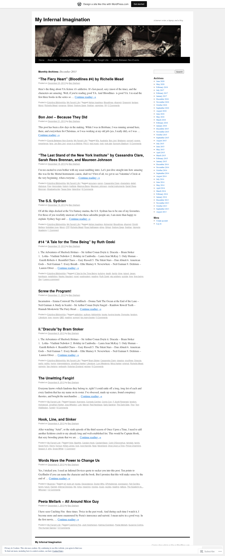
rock (102, 143)
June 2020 (160, 81)
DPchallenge (111, 483)
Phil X (86, 143)
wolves (87, 366)
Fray (49, 186)
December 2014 (162, 164)
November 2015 (162, 131)
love (50, 317)
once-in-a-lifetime (74, 143)
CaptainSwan (102, 442)
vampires (99, 105)
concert (130, 140)
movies (95, 486)
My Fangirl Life (101, 60)
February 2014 (162, 194)
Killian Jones (68, 445)
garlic (40, 363)
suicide (125, 276)
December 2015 (162, 128)
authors (87, 314)
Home (41, 60)
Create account (162, 220)
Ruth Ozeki (104, 276)
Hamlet (54, 486)
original (125, 363)
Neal (94, 445)
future (47, 486)
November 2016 (162, 102)
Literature (42, 317)
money (56, 317)
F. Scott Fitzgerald (121, 401)
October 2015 (161, 134)
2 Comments (114, 105)
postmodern (85, 276)
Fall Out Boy (134, 483)
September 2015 (162, 137)
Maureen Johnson (99, 186)
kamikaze (42, 276)
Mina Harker (116, 363)
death (108, 273)
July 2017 (160, 90)
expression (123, 483)
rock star (108, 143)
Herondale (57, 186)
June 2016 (160, 113)
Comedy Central (93, 401)
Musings (87, 60)
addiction (78, 314)
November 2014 (162, 167)
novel (76, 276)
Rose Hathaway (91, 227)
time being (138, 276)
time (131, 276)
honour (59, 445)
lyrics (79, 486)
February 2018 (162, 87)
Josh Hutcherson (89, 524)
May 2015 (160, 149)
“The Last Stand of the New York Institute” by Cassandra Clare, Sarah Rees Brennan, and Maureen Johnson (91, 157)
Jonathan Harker (78, 363)
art (65, 483)
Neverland (102, 445)
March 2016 (161, 119)
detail (133, 183)
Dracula (137, 360)
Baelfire (77, 442)
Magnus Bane (83, 186)
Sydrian (90, 105)
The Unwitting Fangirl (56, 377)
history (65, 186)
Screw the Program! (54, 290)
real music (94, 143)
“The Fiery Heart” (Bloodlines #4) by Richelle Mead (81, 78)
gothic (47, 363)
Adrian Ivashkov (96, 102)
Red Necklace (96, 404)
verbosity (62, 366)
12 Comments (54, 489)
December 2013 (162, 200)
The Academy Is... (135, 486)
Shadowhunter (53, 189)
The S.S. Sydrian (52, 200)
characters (125, 183)
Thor (132, 404)
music (101, 486)
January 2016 (161, 125)
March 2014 (161, 191)
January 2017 (161, 96)
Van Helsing (52, 366)
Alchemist (108, 224)
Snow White (58, 448)
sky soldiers (115, 276)
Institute (72, 186)
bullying (101, 273)
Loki (80, 404)
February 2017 (162, 93)
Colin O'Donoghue (117, 442)
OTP (67, 227)
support (76, 317)
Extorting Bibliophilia (70, 60)
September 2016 (162, 108)
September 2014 (162, 173)
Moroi (40, 105)
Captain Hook (88, 442)
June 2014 (160, 182)
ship (50, 448)
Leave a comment (51, 279)
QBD (62, 317)
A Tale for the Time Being (85, 273)
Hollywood (43, 404)
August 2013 (161, 211)
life (74, 486)
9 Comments (87, 189)
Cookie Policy (57, 551)
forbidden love (52, 227)
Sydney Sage (80, 105)
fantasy (135, 102)
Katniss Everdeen (106, 524)
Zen (40, 279)
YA (105, 105)
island (126, 273)
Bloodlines (108, 102)
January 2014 (161, 197)
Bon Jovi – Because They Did (62, 116)
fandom (133, 314)
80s (97, 140)
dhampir (118, 102)
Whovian (42, 489)
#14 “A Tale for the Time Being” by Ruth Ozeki (76, 241)
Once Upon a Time (116, 445)
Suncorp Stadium (120, 143)
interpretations (63, 363)
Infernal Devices (65, 486)
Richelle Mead (50, 105)
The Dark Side (123, 404)
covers (137, 140)
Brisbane (122, 140)
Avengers (81, 401)
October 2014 (161, 170)
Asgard (72, 401)
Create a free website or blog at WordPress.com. (171, 545)
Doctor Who (99, 483)
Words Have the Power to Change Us (69, 460)
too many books (88, 317)
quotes (108, 486)
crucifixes (129, 360)
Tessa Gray (66, 189)
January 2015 (161, 161)
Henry (52, 445)
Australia (104, 140)
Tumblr (52, 407)
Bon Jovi (113, 140)
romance (62, 105)
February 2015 (162, 158)
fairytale (129, 442)
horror (53, 363)
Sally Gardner (109, 404)
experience (43, 143)
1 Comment (53, 230)
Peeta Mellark (121, 524)
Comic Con (107, 401)
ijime (120, 273)
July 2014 (160, 179)
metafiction (53, 276)
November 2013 (162, 202)
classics (120, 360)
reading (94, 276)
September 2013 (162, 208)
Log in (158, 223)
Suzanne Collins (135, 524)
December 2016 (162, 99)
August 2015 (161, 140)
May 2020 (160, 84)
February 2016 (162, 122)
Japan (132, 273)
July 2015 (160, 143)
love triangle (85, 445)
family (114, 273)
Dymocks (125, 314)
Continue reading (85, 97)
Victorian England (75, 366)
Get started (139, 4)
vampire (42, 366)
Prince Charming (133, 445)
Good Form (43, 445)
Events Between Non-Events (125, 60)
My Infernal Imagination (62, 19)
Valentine (76, 189)
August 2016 (161, 110)
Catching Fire (75, 524)
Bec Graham (74, 83)
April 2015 (160, 152)
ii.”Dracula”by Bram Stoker (61, 328)
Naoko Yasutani (66, 276)
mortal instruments (116, 186)
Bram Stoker (94, 360)
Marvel (86, 404)
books (104, 314)
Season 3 (42, 448)
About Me (52, 60)
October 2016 (161, 105)
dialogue (42, 186)
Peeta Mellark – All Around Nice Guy (68, 501)
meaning (87, 486)
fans (51, 143)
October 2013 (161, 205)
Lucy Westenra (103, 363)
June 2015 (160, 146)
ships (101, 227)
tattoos (123, 486)
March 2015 (161, 155)
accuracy (93, 183)
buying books (114, 314)
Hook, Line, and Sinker (57, 419)
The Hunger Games (47, 527)
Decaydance (87, 483)
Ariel (71, 442)
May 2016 (160, 116)
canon (100, 183)
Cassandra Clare (111, 183)
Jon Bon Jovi (60, 143)
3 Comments (135, 143)
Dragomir (127, 102)
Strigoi (70, 105)
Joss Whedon (71, 404)
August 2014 (161, 176)
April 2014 (160, 188)
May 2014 (160, 185)
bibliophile (96, 314)
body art (70, 483)
